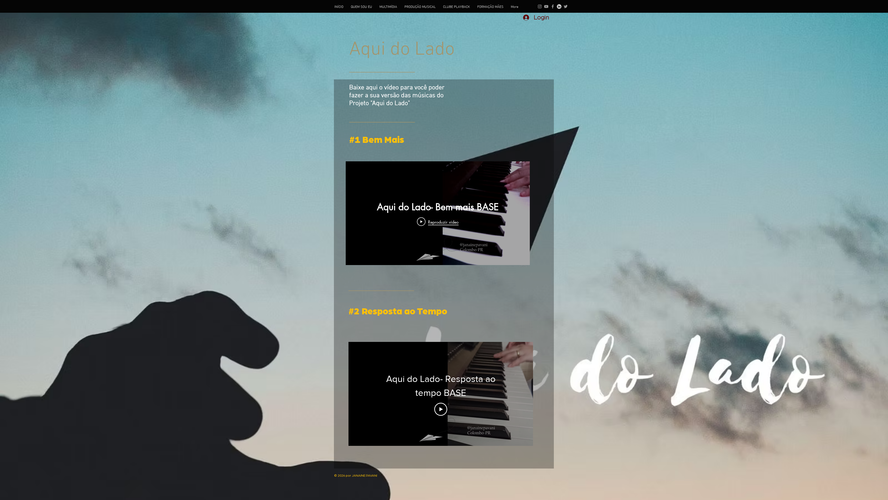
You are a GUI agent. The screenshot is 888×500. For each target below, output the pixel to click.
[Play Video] (440, 409)
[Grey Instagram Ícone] (539, 6)
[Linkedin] (559, 6)
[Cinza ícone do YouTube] (546, 6)
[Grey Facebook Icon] (552, 6)
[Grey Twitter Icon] (565, 6)
